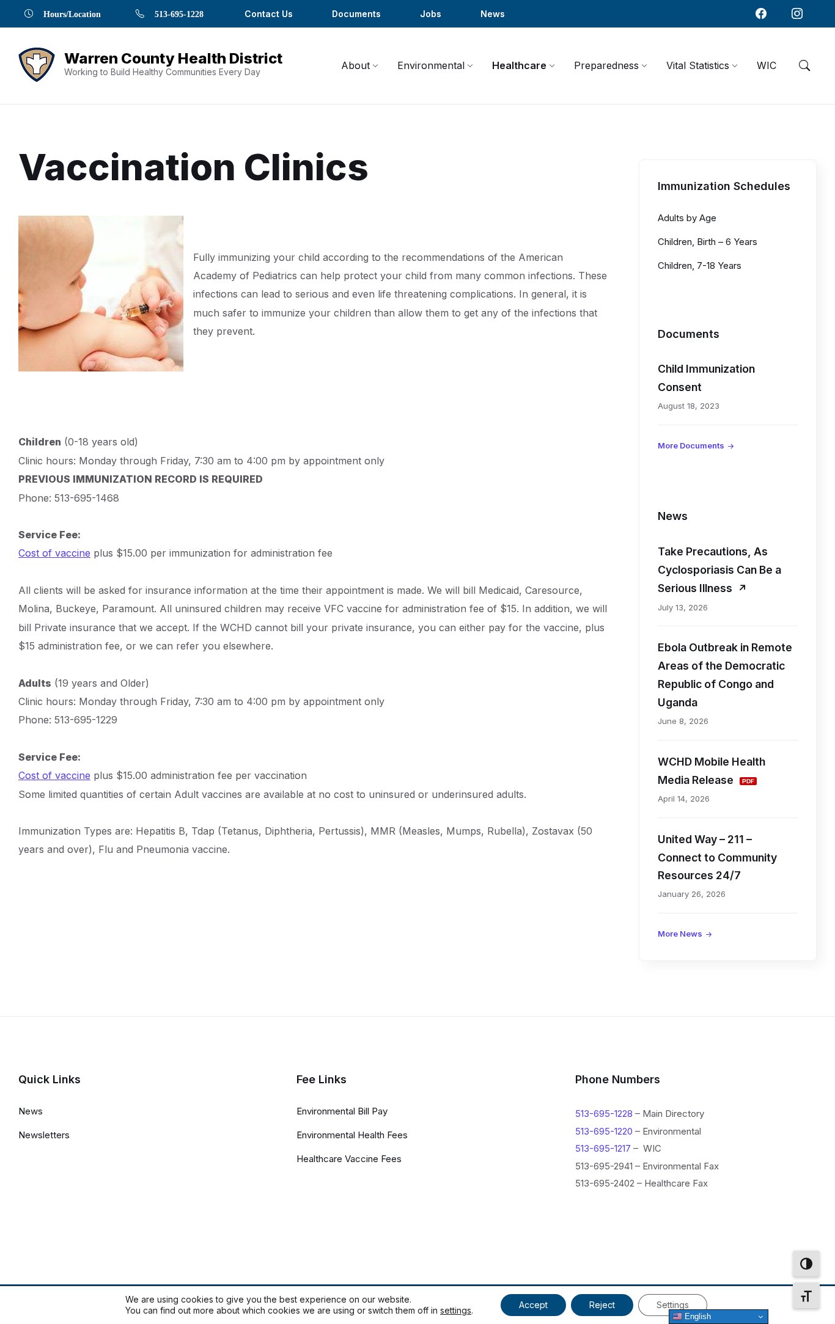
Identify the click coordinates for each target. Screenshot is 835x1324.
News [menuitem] (492, 14)
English (696, 1316)
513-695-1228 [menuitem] (179, 13)
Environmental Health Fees (352, 1135)
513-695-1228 (604, 1113)
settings (455, 1310)
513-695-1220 (604, 1131)
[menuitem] (355, 65)
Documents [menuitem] (356, 14)
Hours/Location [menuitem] (72, 13)
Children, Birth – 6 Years (707, 241)
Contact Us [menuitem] (269, 14)
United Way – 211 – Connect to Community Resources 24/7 (717, 857)
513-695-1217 (603, 1148)
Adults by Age (687, 218)
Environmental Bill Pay (342, 1111)
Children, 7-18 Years (699, 265)
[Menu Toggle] (804, 65)
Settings (673, 1305)
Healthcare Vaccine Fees (349, 1159)
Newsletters (44, 1135)
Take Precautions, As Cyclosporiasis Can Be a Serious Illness (719, 569)
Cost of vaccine (54, 553)
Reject (602, 1305)
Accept (533, 1305)
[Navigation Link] (761, 13)
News (30, 1111)
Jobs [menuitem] (430, 14)
